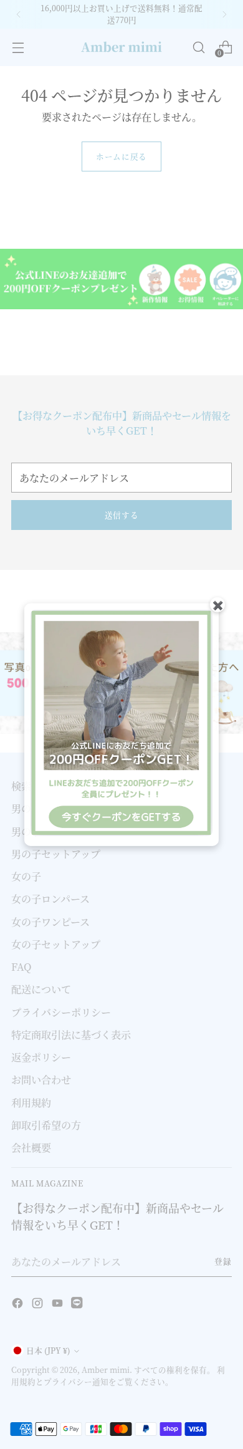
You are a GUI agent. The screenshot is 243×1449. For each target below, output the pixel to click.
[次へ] (224, 14)
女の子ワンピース (50, 921)
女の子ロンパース (50, 898)
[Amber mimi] (121, 47)
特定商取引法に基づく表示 (71, 1034)
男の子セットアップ (55, 853)
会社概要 (31, 1147)
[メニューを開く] (18, 47)
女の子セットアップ (55, 943)
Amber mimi (106, 1369)
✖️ (217, 605)
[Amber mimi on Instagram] (38, 1304)
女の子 (26, 876)
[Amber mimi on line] (78, 1304)
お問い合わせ (41, 1079)
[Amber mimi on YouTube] (58, 1304)
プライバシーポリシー (61, 1011)
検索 (21, 785)
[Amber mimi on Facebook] (18, 1304)
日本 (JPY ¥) (48, 1350)
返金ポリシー (41, 1056)
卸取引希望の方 (46, 1124)
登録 (223, 1261)
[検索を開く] (198, 47)
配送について (41, 988)
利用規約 (31, 1102)
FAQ (21, 966)
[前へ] (18, 14)
